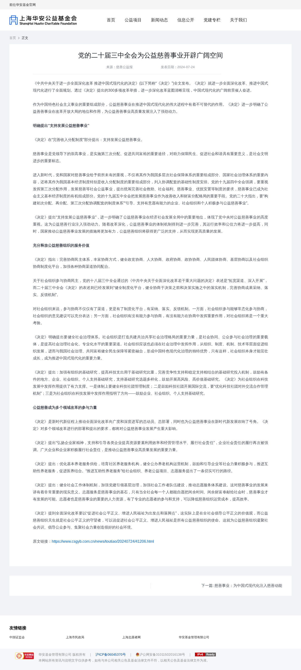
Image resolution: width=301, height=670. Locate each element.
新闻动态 (159, 20)
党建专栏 (212, 20)
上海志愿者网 (131, 637)
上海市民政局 (75, 637)
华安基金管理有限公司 (194, 637)
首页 (111, 20)
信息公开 (185, 20)
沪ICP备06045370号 (110, 654)
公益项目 (133, 20)
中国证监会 (17, 637)
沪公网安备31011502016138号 (162, 654)
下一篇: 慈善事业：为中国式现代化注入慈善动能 (241, 586)
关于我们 (238, 20)
